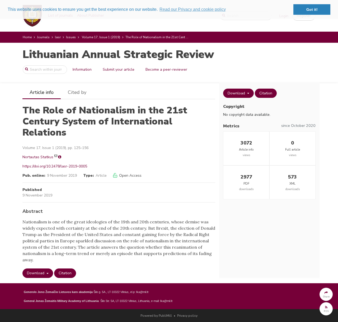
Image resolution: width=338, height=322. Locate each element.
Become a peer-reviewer (166, 69)
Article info (42, 92)
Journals (43, 37)
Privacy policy (187, 316)
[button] (326, 294)
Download (36, 273)
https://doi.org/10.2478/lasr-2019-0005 (54, 166)
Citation (65, 273)
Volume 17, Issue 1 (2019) (101, 37)
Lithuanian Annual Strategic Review (118, 54)
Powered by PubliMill (156, 316)
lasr (58, 37)
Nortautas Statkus (37, 157)
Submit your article (118, 69)
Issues (71, 37)
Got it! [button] (312, 9)
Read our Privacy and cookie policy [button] (192, 9)
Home (27, 37)
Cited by (77, 92)
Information (82, 69)
